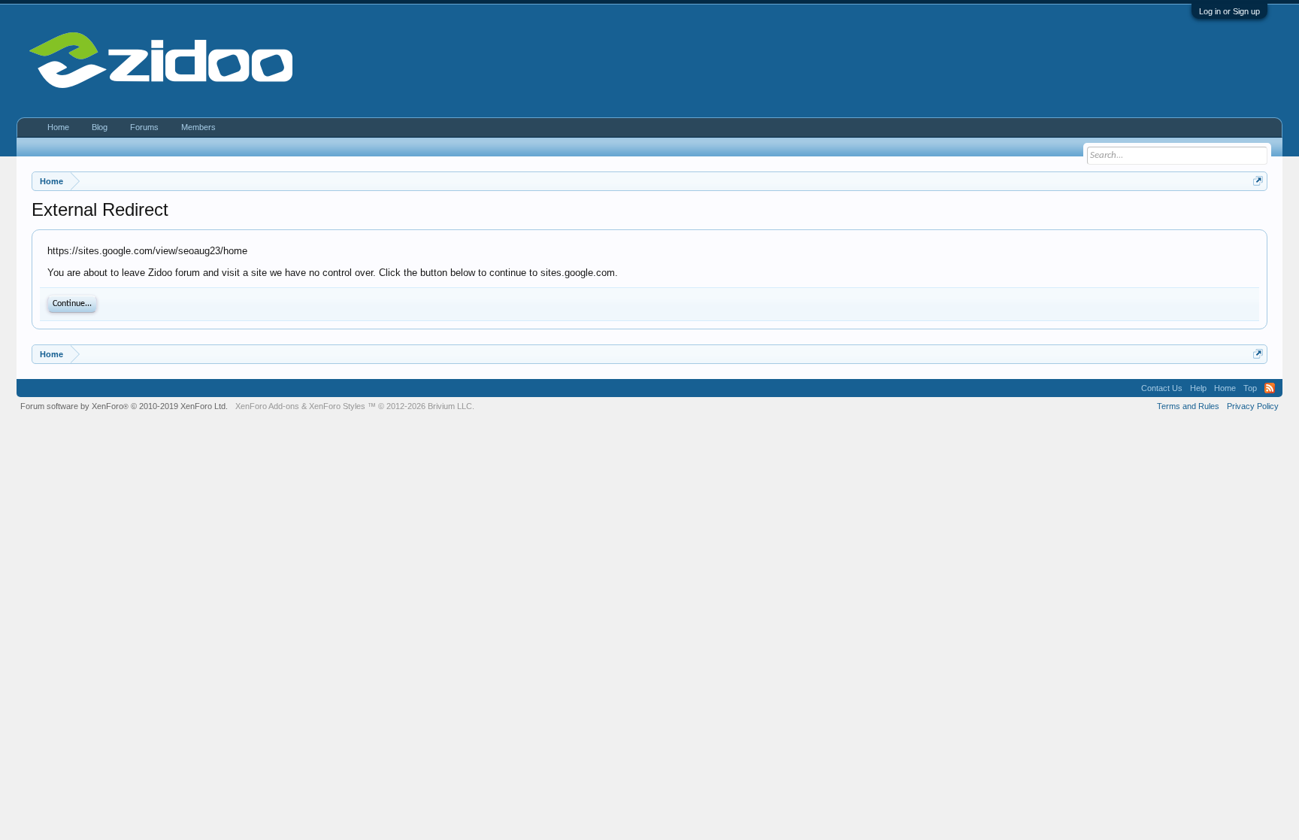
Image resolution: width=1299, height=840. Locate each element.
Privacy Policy (1253, 406)
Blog (99, 127)
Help (1198, 388)
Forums (144, 127)
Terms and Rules (1188, 406)
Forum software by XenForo (124, 406)
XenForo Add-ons (267, 406)
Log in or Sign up (1229, 11)
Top (1250, 388)
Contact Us (1161, 388)
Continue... (72, 303)
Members (198, 127)
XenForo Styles (337, 406)
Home (58, 127)
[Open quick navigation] (1258, 181)
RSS (1269, 388)
